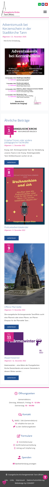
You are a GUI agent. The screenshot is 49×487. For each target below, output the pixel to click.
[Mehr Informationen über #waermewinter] (24, 343)
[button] (45, 12)
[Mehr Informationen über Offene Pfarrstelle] (24, 274)
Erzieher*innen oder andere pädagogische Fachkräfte (18, 141)
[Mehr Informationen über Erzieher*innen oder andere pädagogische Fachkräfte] (20, 131)
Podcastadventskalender (16, 227)
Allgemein (6, 37)
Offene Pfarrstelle (12, 306)
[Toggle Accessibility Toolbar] (45, 477)
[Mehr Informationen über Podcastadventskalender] (24, 196)
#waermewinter (12, 357)
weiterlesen (11, 162)
